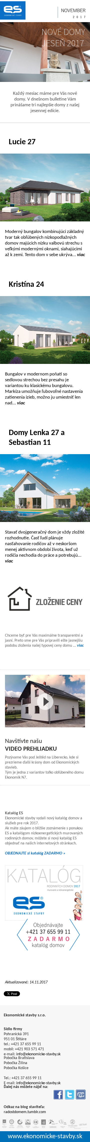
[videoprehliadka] (45, 701)
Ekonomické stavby (13, 10)
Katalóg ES (14, 813)
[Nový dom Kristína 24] (45, 330)
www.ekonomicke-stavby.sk (45, 1136)
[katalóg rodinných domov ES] (45, 907)
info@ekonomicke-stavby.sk (38, 1054)
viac (80, 646)
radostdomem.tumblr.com (25, 1112)
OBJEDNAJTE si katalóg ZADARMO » (35, 853)
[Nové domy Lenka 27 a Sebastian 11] (45, 488)
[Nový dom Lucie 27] (45, 187)
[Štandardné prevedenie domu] (45, 600)
